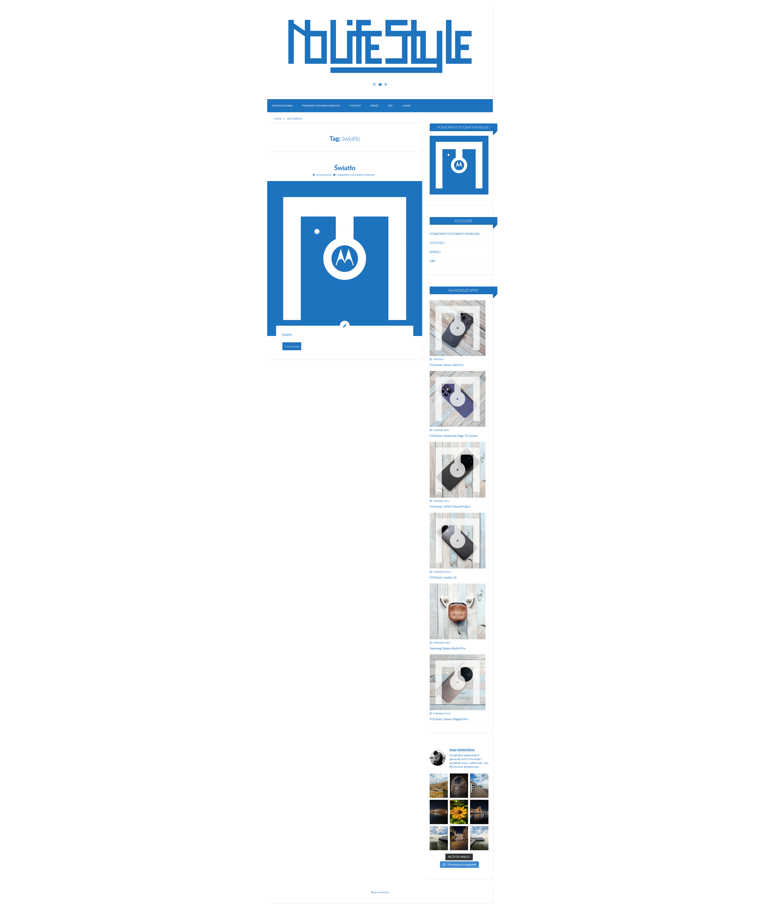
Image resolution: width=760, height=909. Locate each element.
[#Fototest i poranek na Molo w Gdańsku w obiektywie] (479, 785)
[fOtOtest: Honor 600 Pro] (457, 328)
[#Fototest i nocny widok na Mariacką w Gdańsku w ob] (459, 785)
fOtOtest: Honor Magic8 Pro (449, 719)
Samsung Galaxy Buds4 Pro (448, 648)
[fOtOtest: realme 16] (457, 540)
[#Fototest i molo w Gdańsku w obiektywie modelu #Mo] (439, 785)
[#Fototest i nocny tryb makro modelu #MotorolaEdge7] (459, 812)
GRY (390, 105)
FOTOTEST (355, 105)
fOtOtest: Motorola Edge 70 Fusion (453, 435)
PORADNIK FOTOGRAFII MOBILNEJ (321, 105)
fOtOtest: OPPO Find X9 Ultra (450, 506)
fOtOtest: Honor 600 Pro (447, 365)
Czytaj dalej (291, 346)
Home (278, 118)
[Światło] (344, 258)
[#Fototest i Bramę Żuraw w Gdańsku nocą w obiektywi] (479, 812)
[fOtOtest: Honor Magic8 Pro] (457, 682)
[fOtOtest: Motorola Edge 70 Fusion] (457, 399)
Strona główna (282, 105)
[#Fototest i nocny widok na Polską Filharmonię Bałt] (439, 812)
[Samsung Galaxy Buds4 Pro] (457, 611)
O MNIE (406, 105)
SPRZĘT (374, 105)
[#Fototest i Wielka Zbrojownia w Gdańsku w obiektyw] (459, 838)
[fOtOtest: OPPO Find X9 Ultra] (457, 470)
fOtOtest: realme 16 (443, 577)
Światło (344, 168)
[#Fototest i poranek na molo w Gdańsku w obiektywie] (479, 838)
